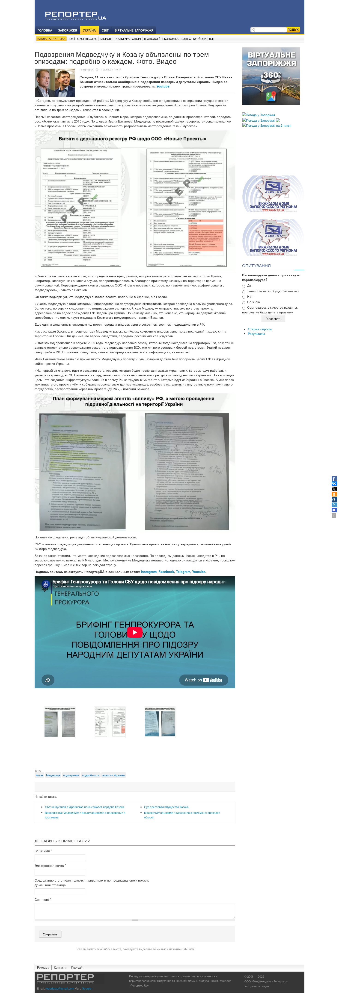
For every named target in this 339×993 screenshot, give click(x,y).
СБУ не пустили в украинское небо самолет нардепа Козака (84, 807)
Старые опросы (260, 329)
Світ (105, 30)
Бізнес (186, 39)
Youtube (163, 86)
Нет (250, 296)
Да (249, 285)
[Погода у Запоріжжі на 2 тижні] (266, 125)
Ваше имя (43, 850)
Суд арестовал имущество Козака (166, 807)
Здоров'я (106, 39)
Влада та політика (51, 39)
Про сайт (77, 967)
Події (71, 39)
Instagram (149, 571)
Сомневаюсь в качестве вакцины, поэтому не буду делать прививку (270, 309)
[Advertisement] (135, 757)
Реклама (43, 967)
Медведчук (53, 775)
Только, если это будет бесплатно (273, 291)
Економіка (170, 39)
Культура (123, 39)
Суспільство (87, 39)
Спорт (136, 39)
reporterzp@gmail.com (59, 988)
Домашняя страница (50, 884)
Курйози (199, 39)
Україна (89, 30)
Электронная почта (50, 865)
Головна (45, 30)
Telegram (183, 571)
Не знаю (253, 301)
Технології (152, 39)
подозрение (71, 775)
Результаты (256, 333)
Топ (211, 39)
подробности (90, 775)
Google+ (87, 988)
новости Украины (113, 775)
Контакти (60, 967)
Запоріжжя (67, 30)
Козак (39, 775)
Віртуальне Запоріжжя (134, 30)
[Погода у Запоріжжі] (258, 114)
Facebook (166, 571)
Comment (43, 899)
